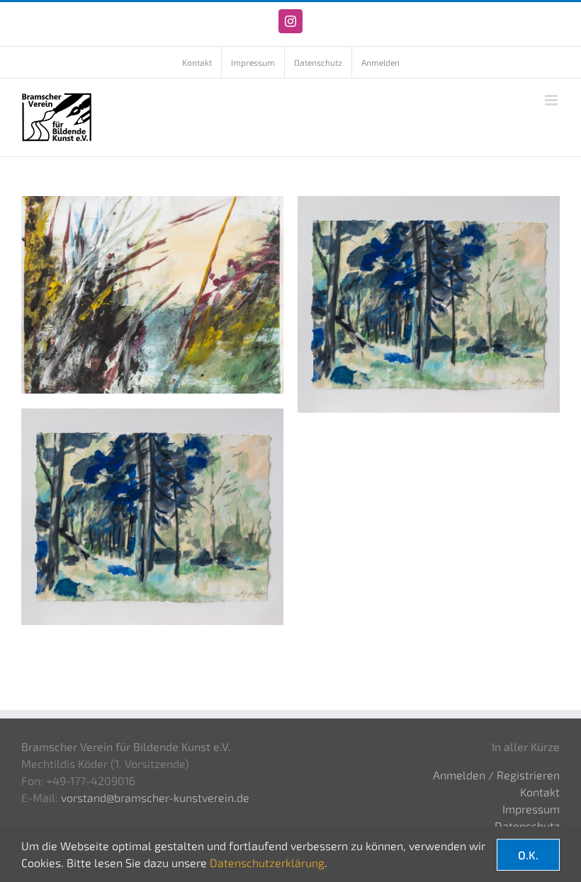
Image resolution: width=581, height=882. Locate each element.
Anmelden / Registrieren (496, 774)
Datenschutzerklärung (267, 862)
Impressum (531, 808)
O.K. (528, 854)
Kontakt (540, 791)
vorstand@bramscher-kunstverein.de (155, 797)
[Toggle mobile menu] (552, 100)
